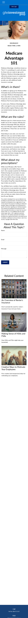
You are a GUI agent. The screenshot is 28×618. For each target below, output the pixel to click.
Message (3, 248)
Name (3, 230)
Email (2, 239)
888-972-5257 (16, 611)
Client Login (14, 6)
